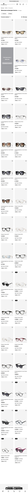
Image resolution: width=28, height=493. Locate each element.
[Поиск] (20, 4)
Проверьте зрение (7, 63)
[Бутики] (17, 4)
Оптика (10, 13)
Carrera (4, 13)
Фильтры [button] (24, 17)
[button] (23, 4)
